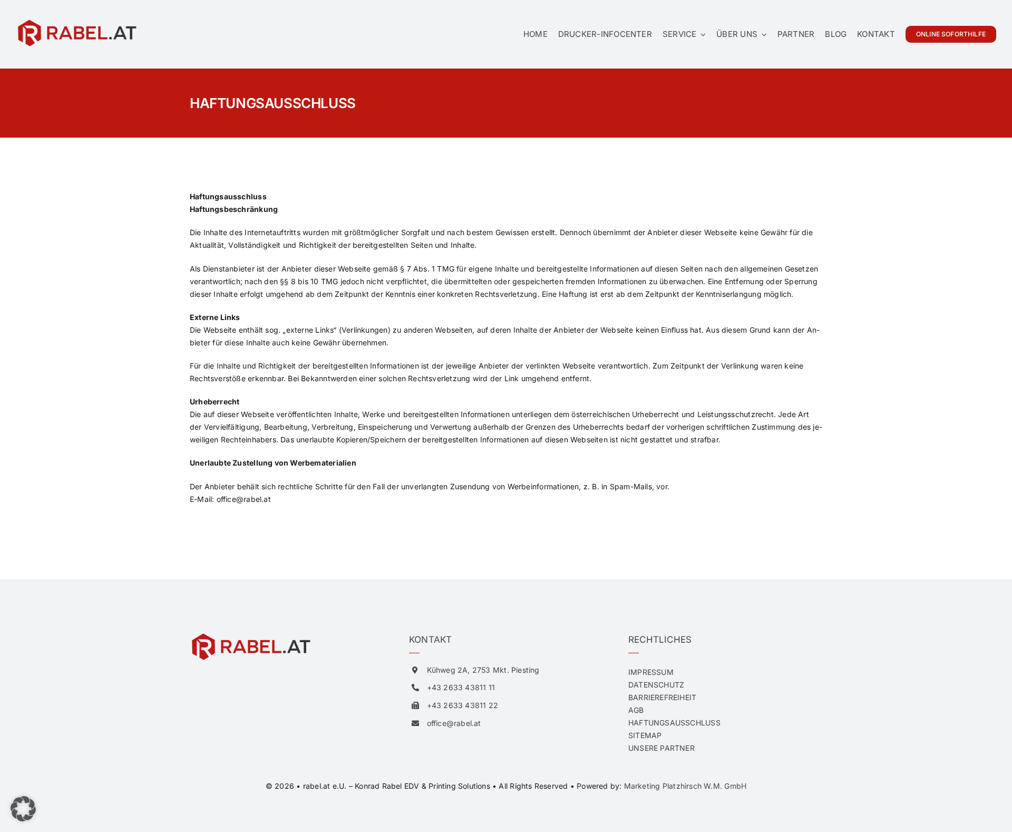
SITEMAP (644, 735)
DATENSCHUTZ (656, 684)
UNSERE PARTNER (661, 747)
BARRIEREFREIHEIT (662, 697)
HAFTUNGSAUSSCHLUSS (674, 722)
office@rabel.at (244, 499)
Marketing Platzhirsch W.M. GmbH (685, 785)
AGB (636, 709)
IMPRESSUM (651, 671)
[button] (23, 809)
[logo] (76, 21)
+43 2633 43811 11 (461, 687)
